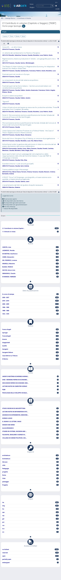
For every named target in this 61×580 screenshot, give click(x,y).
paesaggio (30, 482)
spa (30, 512)
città (30, 465)
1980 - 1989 (30, 310)
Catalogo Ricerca (10, 18)
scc (30, 532)
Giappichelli (30, 342)
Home (31, 4)
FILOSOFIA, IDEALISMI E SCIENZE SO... (30, 435)
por (30, 522)
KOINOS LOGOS (30, 418)
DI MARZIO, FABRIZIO (30, 277)
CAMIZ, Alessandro (30, 257)
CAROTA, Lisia (30, 247)
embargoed (30, 562)
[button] (30, 281)
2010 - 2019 (30, 301)
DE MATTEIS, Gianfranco (30, 254)
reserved (30, 553)
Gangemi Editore (30, 352)
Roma (30, 475)
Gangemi (30, 349)
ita (30, 502)
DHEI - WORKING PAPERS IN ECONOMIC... (30, 380)
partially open (30, 559)
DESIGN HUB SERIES (30, 425)
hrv (30, 529)
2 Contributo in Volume (24, 18)
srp (30, 515)
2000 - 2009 (30, 304)
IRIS (2, 18)
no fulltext (30, 549)
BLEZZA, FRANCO (30, 267)
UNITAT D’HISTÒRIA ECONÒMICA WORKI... (30, 376)
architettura (30, 455)
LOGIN (57, 9)
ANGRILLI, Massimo (30, 263)
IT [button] (56, 2)
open (30, 556)
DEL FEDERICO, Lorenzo (30, 260)
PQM (30, 389)
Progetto (30, 485)
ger (30, 519)
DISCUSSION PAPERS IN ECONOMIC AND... (30, 383)
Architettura (30, 459)
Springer (30, 333)
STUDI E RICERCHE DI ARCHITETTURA (30, 408)
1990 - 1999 (30, 307)
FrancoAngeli (30, 336)
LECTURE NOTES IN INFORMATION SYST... (30, 412)
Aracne (30, 339)
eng (30, 506)
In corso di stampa (30, 294)
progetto (30, 472)
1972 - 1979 (30, 314)
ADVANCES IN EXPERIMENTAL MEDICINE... (30, 415)
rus (30, 525)
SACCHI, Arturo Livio (30, 270)
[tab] (4, 43)
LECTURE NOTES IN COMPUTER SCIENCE (30, 386)
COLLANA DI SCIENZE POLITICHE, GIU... (30, 438)
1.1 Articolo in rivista (30, 231)
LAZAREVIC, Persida (30, 250)
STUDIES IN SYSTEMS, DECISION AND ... (30, 431)
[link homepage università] (20, 6)
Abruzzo (30, 462)
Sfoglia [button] (32, 7)
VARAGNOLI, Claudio (30, 273)
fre (30, 509)
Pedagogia (30, 468)
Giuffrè (30, 346)
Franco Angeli (30, 329)
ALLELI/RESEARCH (30, 428)
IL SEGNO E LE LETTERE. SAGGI (30, 421)
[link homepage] (6, 6)
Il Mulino (30, 359)
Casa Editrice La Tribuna (30, 356)
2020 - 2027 (30, 297)
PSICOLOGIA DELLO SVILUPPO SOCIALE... (30, 393)
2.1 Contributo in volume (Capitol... (30, 228)
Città (30, 478)
